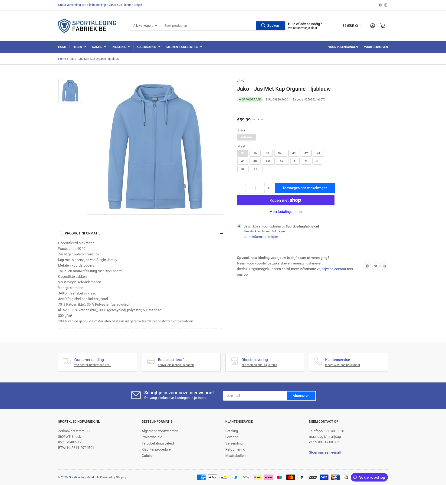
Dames (97, 47)
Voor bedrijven (376, 47)
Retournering (235, 449)
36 (255, 153)
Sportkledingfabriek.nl (83, 477)
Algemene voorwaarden (160, 431)
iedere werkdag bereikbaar (342, 365)
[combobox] (223, 25)
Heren (77, 47)
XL (243, 169)
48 (255, 161)
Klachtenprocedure (156, 449)
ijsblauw (246, 137)
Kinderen (119, 47)
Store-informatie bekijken (261, 237)
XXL (256, 169)
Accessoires (146, 47)
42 (306, 153)
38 (267, 153)
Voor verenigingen (343, 47)
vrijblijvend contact (331, 269)
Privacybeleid (152, 437)
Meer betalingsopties (285, 212)
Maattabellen (235, 456)
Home (62, 47)
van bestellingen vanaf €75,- (92, 365)
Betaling (231, 431)
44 (318, 153)
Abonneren (301, 396)
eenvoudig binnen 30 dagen (176, 365)
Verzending (234, 443)
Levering (231, 437)
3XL (280, 153)
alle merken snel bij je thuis (259, 365)
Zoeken (273, 25)
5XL (282, 161)
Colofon (148, 456)
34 (242, 153)
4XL (268, 161)
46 (242, 161)
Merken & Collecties (182, 47)
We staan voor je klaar (302, 28)
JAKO (240, 80)
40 (293, 153)
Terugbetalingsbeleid (158, 443)
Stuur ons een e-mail (325, 452)
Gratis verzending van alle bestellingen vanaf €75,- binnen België (100, 5)
